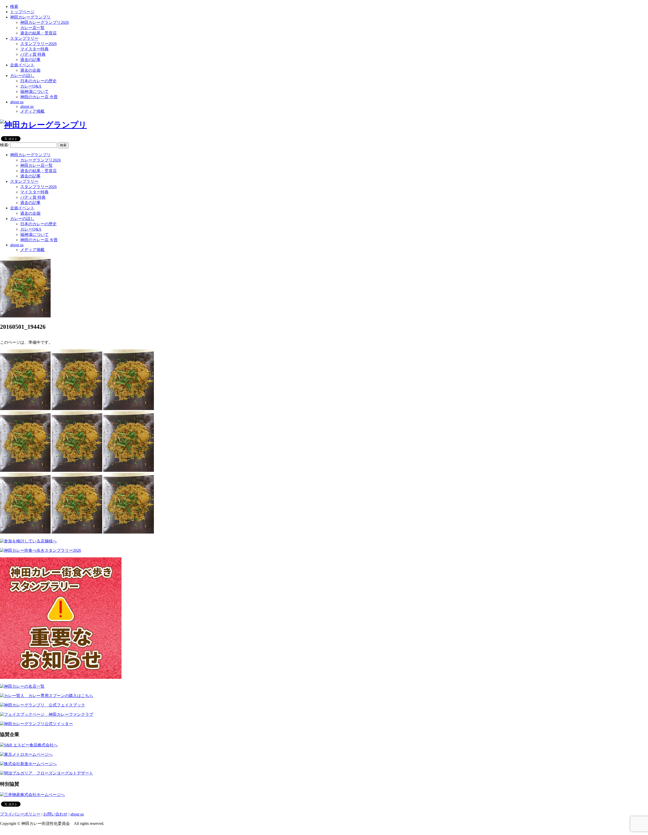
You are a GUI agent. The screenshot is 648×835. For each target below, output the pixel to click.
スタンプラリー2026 (38, 44)
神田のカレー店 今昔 (39, 97)
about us (27, 106)
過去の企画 (30, 70)
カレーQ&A (31, 86)
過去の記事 (30, 59)
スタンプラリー (24, 181)
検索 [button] (14, 6)
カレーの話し (22, 218)
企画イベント (22, 208)
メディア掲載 (32, 111)
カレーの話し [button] (22, 75)
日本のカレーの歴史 (38, 81)
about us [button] (17, 102)
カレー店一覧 (32, 28)
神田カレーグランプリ (30, 155)
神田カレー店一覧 (36, 165)
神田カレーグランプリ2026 (44, 22)
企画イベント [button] (22, 65)
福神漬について (34, 91)
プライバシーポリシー (20, 814)
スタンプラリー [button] (24, 38)
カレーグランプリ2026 (40, 160)
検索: (4, 145)
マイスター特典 (34, 49)
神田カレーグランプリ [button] (30, 17)
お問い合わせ (55, 814)
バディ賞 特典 (33, 54)
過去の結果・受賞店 (38, 33)
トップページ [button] (22, 12)
